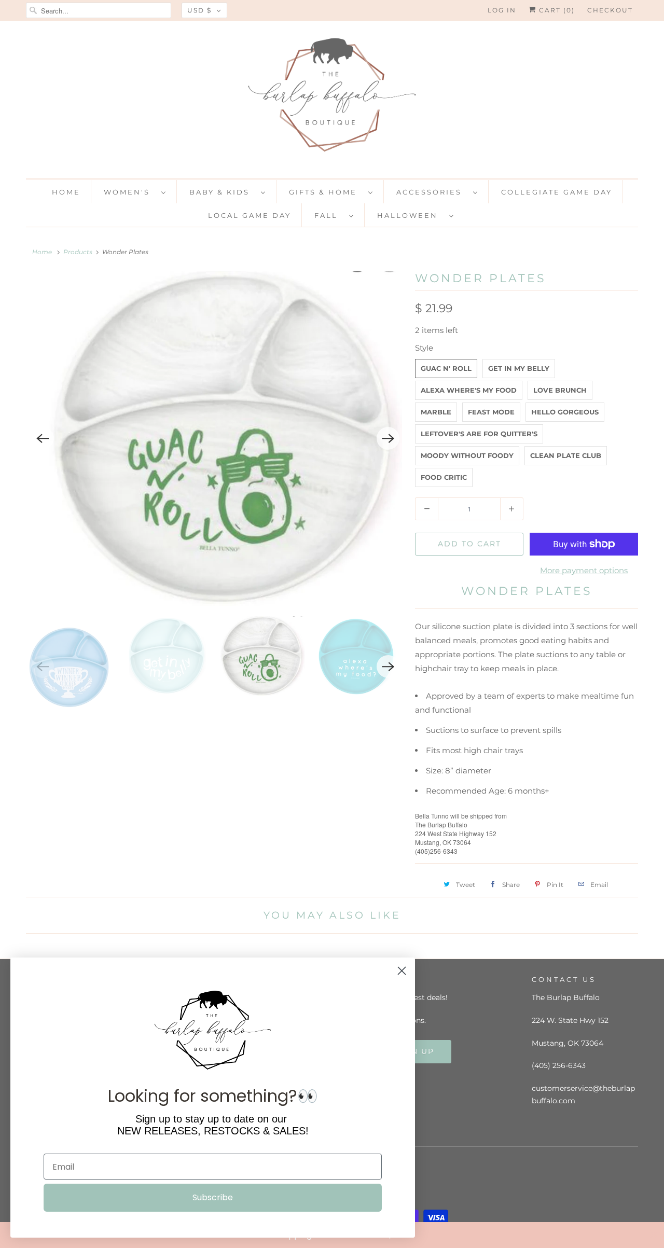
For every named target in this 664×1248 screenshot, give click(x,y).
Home (66, 192)
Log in (502, 10)
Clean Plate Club (565, 455)
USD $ (199, 10)
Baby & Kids (222, 192)
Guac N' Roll (446, 368)
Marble (436, 412)
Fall (329, 215)
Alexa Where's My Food (469, 390)
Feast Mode (491, 412)
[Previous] (42, 438)
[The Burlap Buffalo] (332, 98)
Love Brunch (560, 390)
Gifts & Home (326, 192)
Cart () (555, 10)
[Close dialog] (653, 1234)
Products (77, 252)
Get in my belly (518, 368)
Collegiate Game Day (556, 192)
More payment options (584, 570)
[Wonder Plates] (215, 438)
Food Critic (444, 477)
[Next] (388, 438)
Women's (130, 192)
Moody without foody (467, 455)
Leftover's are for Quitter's (479, 433)
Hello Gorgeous (565, 412)
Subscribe (212, 1197)
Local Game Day (249, 215)
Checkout (610, 10)
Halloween (410, 215)
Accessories (432, 192)
